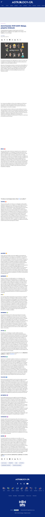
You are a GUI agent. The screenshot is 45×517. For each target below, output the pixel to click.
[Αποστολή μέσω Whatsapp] (12, 40)
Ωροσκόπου (12, 353)
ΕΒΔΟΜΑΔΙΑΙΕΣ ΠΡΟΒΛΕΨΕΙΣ (6, 465)
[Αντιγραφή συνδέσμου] (18, 40)
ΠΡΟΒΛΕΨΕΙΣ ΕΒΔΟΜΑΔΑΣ (17, 465)
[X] (21, 484)
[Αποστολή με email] (20, 40)
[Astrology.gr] (22, 2)
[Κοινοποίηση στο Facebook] (4, 40)
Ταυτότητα (10, 495)
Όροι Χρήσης (15, 495)
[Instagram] (24, 484)
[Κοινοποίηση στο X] (7, 40)
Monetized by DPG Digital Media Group (28, 510)
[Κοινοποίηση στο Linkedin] (15, 40)
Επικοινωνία (34, 495)
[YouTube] (27, 484)
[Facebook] (18, 484)
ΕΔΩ (19, 198)
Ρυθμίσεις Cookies (28, 495)
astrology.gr (3, 35)
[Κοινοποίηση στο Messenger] (10, 40)
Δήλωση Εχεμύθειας (21, 495)
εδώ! (3, 455)
